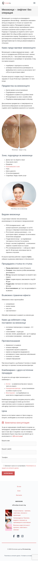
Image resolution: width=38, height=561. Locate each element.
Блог (19, 491)
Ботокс (8, 384)
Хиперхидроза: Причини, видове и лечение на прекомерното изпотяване (22, 520)
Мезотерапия (10, 393)
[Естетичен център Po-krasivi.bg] (6, 3)
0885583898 (19, 501)
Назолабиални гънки (13, 166)
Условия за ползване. (27, 555)
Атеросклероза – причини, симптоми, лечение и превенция (22, 513)
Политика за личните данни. (12, 555)
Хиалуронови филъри (13, 388)
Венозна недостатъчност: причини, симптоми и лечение (21, 528)
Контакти (19, 495)
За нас (19, 486)
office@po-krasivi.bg (19, 505)
